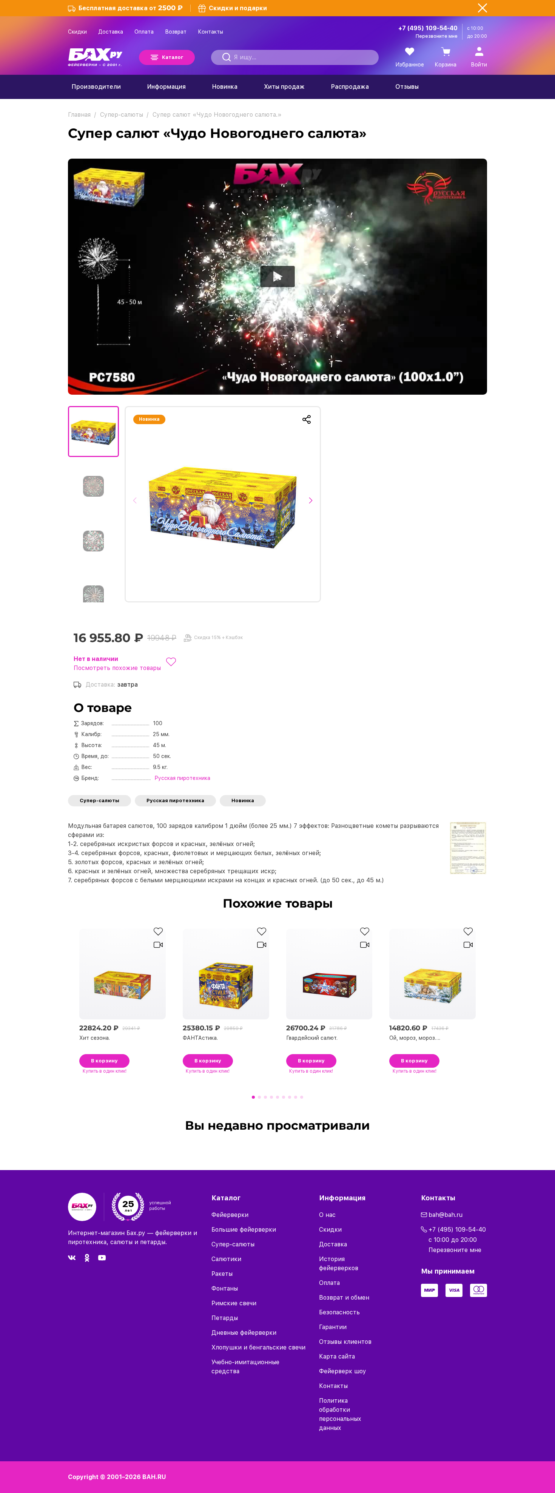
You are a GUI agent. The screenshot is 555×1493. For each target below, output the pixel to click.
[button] (137, 504)
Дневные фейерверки (243, 1332)
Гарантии (333, 1327)
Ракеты (222, 1273)
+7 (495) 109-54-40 (428, 28)
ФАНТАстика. (200, 1038)
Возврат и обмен (344, 1297)
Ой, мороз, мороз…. (414, 1038)
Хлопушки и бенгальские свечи (258, 1347)
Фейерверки (229, 1214)
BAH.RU (154, 1477)
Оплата (144, 32)
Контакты (210, 32)
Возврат (176, 32)
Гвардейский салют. (312, 1038)
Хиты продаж (284, 86)
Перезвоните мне (437, 36)
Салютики (226, 1259)
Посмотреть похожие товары (117, 668)
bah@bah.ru (445, 1214)
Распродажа (350, 86)
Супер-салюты (99, 800)
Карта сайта (337, 1356)
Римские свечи (233, 1303)
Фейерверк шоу (342, 1371)
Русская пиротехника (175, 800)
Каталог (172, 57)
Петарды (224, 1318)
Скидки (77, 32)
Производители (96, 86)
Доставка (110, 32)
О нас (327, 1214)
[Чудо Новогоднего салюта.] (223, 504)
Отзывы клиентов (345, 1341)
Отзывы (407, 86)
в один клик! (104, 1071)
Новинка (224, 86)
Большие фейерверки (243, 1229)
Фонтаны (224, 1288)
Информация (166, 86)
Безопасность (339, 1312)
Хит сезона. (94, 1038)
